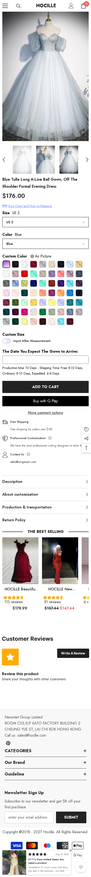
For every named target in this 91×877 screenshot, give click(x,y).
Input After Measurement (31, 341)
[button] (20, 601)
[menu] (5, 6)
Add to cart (45, 386)
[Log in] (71, 5)
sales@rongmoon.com (23, 462)
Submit (71, 817)
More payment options (45, 412)
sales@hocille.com (32, 735)
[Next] (87, 159)
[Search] (18, 6)
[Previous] (3, 159)
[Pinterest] (8, 743)
